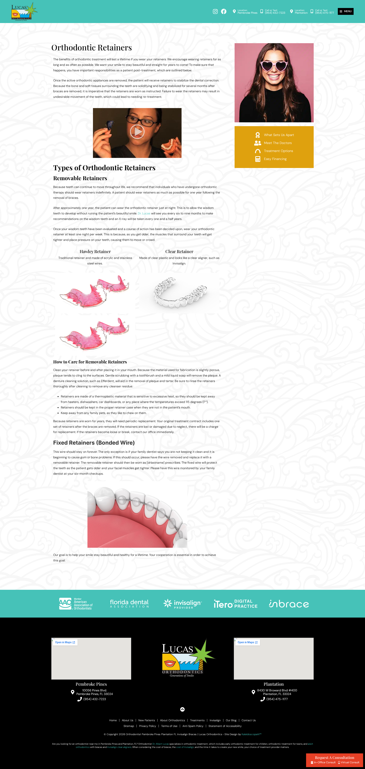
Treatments (197, 720)
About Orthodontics (172, 720)
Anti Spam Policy (192, 726)
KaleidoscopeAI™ (251, 734)
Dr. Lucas (144, 213)
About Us (127, 720)
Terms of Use (169, 726)
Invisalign (215, 720)
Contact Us (249, 720)
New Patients (146, 720)
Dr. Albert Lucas (160, 743)
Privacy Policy (147, 726)
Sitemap (129, 726)
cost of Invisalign (185, 747)
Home (113, 720)
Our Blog (231, 720)
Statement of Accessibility (225, 726)
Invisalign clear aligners (119, 747)
